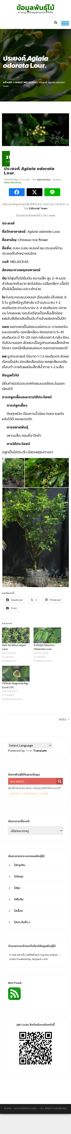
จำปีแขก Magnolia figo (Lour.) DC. (15, 685)
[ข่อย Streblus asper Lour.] (16, 635)
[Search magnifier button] (59, 781)
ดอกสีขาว (15, 794)
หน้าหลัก (7, 82)
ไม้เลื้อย (18, 911)
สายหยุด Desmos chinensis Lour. (44, 647)
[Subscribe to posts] (14, 993)
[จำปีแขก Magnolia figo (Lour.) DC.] (16, 674)
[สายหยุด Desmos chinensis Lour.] (47, 635)
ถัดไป (62, 719)
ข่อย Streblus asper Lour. (14, 647)
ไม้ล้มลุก (18, 876)
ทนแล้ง (45, 794)
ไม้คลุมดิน (19, 865)
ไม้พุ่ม (17, 888)
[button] (13, 473)
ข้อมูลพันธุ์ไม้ (35, 7)
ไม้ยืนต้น (18, 899)
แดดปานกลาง (30, 794)
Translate (40, 750)
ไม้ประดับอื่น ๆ (22, 922)
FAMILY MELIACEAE (26, 82)
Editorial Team (44, 179)
